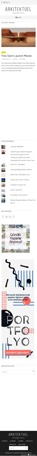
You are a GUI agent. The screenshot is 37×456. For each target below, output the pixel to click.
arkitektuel (7, 59)
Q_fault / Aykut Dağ (16, 190)
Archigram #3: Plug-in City (18, 185)
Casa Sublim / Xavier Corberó (19, 195)
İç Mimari (13, 441)
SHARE (23, 59)
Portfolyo (29, 441)
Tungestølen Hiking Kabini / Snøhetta (21, 169)
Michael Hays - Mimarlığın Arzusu (20, 174)
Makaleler (12, 444)
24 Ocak (15, 59)
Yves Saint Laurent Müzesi (16, 55)
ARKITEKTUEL (18, 9)
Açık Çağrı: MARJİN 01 (17, 146)
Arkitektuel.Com (9, 453)
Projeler (4, 441)
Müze (3, 52)
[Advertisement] (15, 105)
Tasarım (20, 441)
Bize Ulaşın (21, 444)
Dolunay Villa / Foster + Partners (20, 180)
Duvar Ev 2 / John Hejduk (18, 164)
